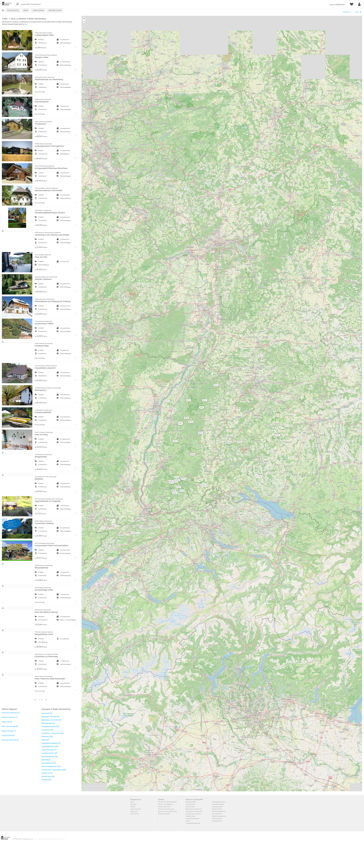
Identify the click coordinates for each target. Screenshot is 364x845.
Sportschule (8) (47, 773)
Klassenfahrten (217, 809)
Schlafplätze (13, 10)
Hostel (188, 821)
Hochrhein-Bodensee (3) (10, 713)
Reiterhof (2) (46, 760)
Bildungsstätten (191, 802)
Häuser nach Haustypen (166, 809)
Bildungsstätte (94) (48, 723)
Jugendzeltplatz (217, 807)
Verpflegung (38, 10)
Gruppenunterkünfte (192, 818)
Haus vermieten (337, 5)
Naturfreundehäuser (219, 811)
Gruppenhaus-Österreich (194, 811)
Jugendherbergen (218, 804)
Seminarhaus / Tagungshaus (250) (54, 770)
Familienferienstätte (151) (50, 726)
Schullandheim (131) (49, 763)
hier (25, 24)
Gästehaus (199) (47, 736)
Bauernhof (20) (47, 713)
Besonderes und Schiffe (194, 809)
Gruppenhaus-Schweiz (193, 814)
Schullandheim (217, 814)
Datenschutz (134, 814)
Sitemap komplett (164, 814)
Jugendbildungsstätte (193, 823)
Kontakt (132, 807)
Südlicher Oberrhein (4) (10, 740)
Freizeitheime (190, 804)
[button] (259, 356)
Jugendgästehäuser (218, 802)
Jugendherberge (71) (49, 750)
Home (132, 802)
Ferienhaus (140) (47, 730)
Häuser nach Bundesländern (167, 802)
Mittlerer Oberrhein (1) (9, 717)
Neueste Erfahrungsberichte (167, 811)
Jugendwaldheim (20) (49, 753)
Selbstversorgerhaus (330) (51, 766)
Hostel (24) (45, 740)
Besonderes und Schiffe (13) (51, 720)
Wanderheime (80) (48, 776)
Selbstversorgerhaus (219, 816)
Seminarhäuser (217, 818)
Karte (357, 12)
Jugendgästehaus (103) (50, 746)
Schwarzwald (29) (8, 735)
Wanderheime (190, 807)
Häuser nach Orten (164, 807)
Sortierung (346, 12)
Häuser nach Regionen (165, 804)
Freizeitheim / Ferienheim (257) (53, 733)
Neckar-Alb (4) (7, 722)
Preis (26, 10)
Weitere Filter (55, 10)
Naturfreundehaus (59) (50, 756)
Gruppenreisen (191, 816)
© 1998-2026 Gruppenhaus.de (39, 839)
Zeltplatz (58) (46, 780)
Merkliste (133, 804)
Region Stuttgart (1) (9, 731)
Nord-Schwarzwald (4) (10, 726)
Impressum (134, 811)
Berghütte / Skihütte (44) (50, 717)
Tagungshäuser (217, 821)
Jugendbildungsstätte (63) (51, 743)
